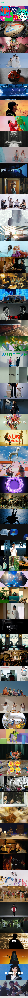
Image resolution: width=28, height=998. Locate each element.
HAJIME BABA (5, 2)
